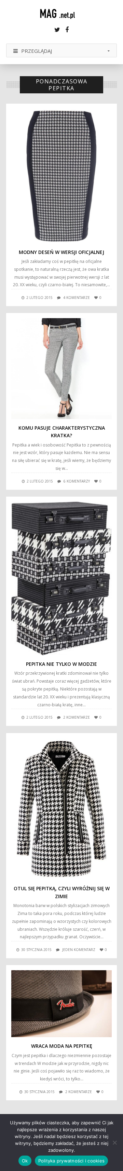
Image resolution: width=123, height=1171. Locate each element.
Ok (25, 1160)
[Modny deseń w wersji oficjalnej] (61, 176)
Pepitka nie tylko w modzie (61, 664)
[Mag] (61, 13)
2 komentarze (76, 717)
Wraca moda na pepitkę (61, 1046)
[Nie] (114, 1142)
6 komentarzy (77, 481)
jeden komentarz (78, 949)
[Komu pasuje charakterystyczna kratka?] (61, 368)
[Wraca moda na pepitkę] (61, 1003)
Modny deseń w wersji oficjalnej (61, 252)
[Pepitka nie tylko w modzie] (61, 578)
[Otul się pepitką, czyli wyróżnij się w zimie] (61, 809)
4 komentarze (76, 297)
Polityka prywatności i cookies (71, 1160)
